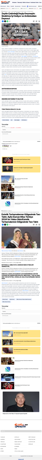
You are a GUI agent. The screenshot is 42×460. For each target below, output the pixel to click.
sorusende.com (4, 11)
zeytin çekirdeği (11, 51)
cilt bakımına (35, 56)
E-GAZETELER (3, 444)
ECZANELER (17, 446)
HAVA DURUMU (17, 439)
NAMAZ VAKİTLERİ (18, 441)
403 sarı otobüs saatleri (19, 451)
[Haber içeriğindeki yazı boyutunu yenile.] (39, 21)
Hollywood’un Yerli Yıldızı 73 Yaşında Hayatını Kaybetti (15, 413)
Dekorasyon (3, 6)
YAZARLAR (3, 437)
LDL (5, 74)
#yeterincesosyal (32, 6)
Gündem (9, 210)
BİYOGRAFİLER (3, 446)
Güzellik (12, 6)
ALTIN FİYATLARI (32, 441)
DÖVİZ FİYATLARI (32, 439)
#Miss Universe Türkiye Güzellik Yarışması (24, 299)
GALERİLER (3, 439)
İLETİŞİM (2, 451)
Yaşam (9, 11)
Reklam (16, 448)
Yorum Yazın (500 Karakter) (6, 131)
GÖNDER (38, 141)
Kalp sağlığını (24, 56)
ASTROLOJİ (17, 437)
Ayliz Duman (20, 250)
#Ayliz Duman (12, 299)
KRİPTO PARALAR (32, 437)
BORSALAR (31, 444)
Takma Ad (3, 126)
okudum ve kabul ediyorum (11, 141)
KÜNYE (2, 448)
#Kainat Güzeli (5, 299)
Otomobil (24, 6)
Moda (8, 6)
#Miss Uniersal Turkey (6, 301)
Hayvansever (18, 6)
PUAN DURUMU (17, 444)
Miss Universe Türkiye (7, 250)
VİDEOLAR (2, 441)
